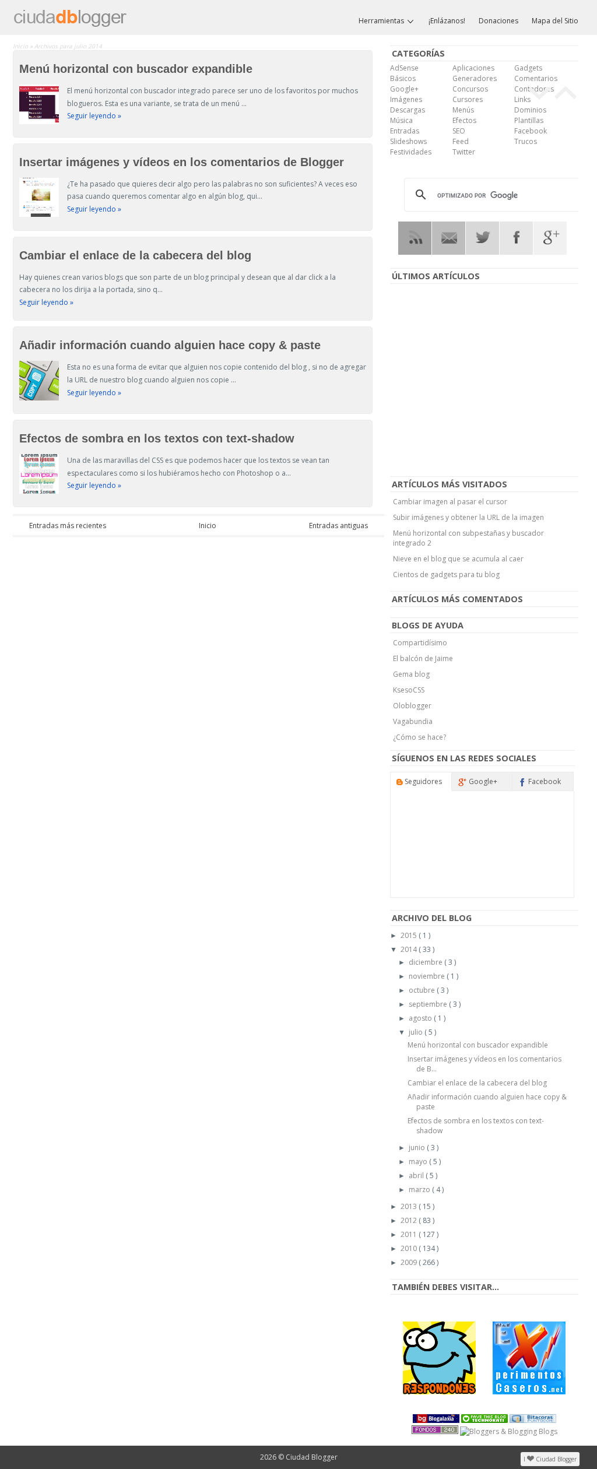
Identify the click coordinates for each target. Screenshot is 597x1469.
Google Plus (550, 238)
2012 (410, 1220)
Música (401, 120)
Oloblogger (412, 706)
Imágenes (406, 99)
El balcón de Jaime (423, 658)
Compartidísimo (420, 643)
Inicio (21, 46)
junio (418, 1147)
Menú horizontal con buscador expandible (135, 68)
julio (416, 1032)
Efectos (464, 120)
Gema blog (411, 674)
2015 (410, 935)
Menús (463, 110)
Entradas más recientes (67, 525)
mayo (419, 1161)
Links (522, 99)
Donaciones (498, 21)
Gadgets (528, 68)
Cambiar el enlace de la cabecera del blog (135, 255)
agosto (421, 1018)
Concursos (470, 89)
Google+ (404, 89)
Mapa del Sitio (555, 21)
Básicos (403, 78)
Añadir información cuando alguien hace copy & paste (170, 345)
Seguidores (422, 781)
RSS (414, 238)
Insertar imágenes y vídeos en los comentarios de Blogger (181, 162)
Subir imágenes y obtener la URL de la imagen (468, 517)
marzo (420, 1189)
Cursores (467, 99)
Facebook (530, 131)
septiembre (429, 1004)
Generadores (474, 78)
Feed (460, 141)
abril (417, 1175)
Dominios (530, 110)
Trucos (525, 141)
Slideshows (408, 141)
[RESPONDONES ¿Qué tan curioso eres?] (439, 1358)
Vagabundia (413, 721)
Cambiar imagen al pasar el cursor (450, 502)
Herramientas (382, 21)
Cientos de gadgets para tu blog (446, 574)
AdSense (404, 68)
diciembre (426, 962)
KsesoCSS (408, 690)
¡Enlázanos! (447, 21)
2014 (410, 949)
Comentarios (535, 78)
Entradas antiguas (338, 525)
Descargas (407, 110)
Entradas (404, 131)
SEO (458, 131)
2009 (410, 1262)
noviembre (428, 976)
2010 (410, 1248)
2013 (410, 1206)
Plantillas (528, 120)
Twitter (463, 152)
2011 (410, 1234)
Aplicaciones (473, 68)
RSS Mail (448, 238)
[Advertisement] (484, 381)
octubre (423, 990)
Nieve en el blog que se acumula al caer (458, 559)
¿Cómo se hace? (419, 737)
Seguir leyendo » (94, 116)
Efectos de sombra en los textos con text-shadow (156, 438)
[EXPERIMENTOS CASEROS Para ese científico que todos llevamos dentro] (529, 1358)
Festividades (410, 152)
